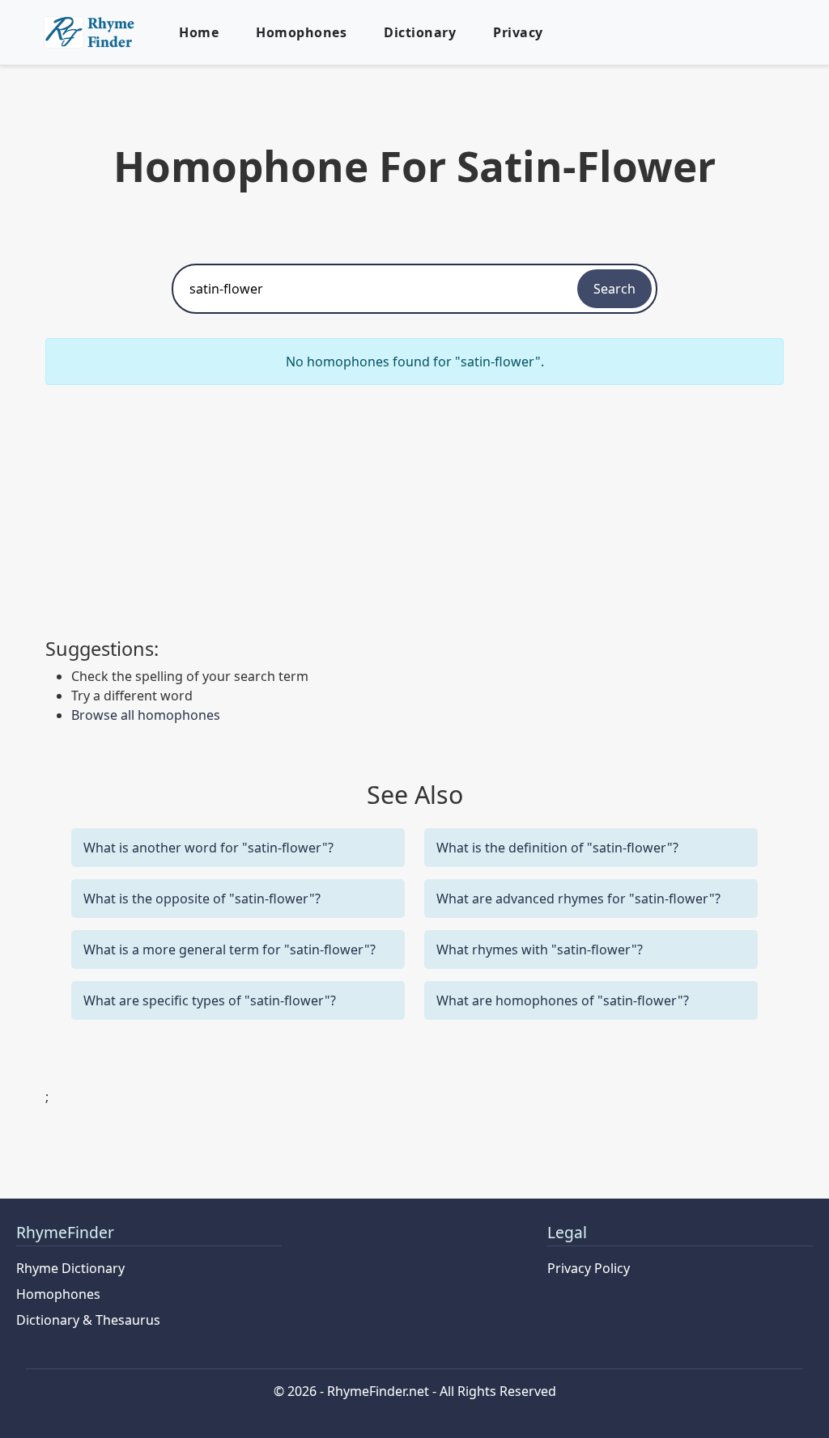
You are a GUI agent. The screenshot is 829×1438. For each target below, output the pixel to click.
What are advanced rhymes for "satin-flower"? (578, 898)
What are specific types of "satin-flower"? (209, 1000)
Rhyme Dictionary (70, 1268)
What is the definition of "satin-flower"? (557, 847)
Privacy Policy (588, 1268)
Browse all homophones (145, 715)
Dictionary (420, 32)
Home (199, 32)
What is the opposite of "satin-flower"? (202, 898)
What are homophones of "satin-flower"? (562, 1000)
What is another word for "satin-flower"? (208, 847)
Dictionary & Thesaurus (88, 1320)
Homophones (301, 32)
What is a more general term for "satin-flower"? (229, 949)
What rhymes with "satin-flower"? (539, 949)
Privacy (518, 32)
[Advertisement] (414, 511)
